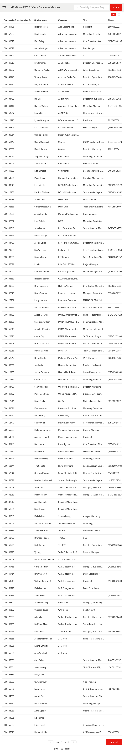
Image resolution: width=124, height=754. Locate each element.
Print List (114, 741)
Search (116, 7)
